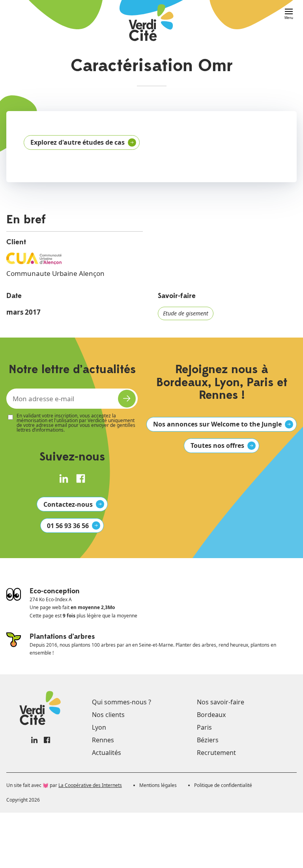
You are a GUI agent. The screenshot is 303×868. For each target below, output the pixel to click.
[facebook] (80, 478)
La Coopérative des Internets (90, 785)
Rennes (103, 740)
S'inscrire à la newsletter (127, 399)
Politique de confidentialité (223, 785)
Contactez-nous (68, 504)
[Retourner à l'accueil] (152, 23)
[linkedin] (63, 478)
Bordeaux (211, 715)
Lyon (99, 727)
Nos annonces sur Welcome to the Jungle (217, 424)
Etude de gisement (185, 313)
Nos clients (108, 715)
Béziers (208, 740)
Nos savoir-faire (220, 702)
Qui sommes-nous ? (121, 702)
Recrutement (216, 753)
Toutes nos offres (217, 445)
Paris (204, 727)
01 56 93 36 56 (68, 525)
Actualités (106, 753)
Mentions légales (158, 785)
